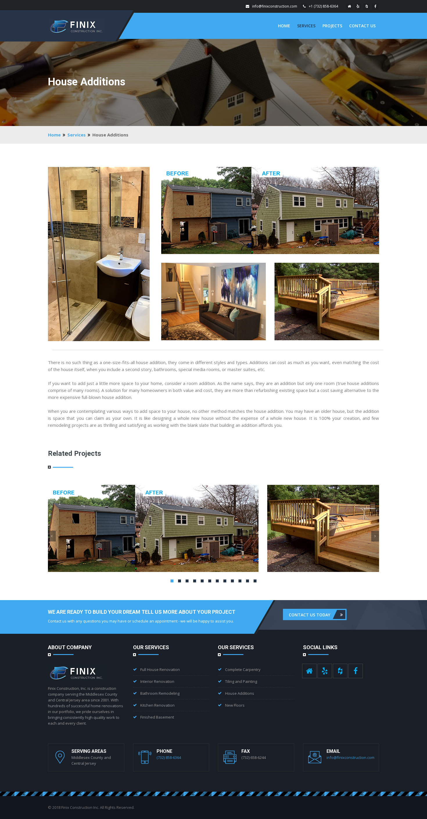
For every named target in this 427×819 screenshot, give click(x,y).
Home (284, 25)
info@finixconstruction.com (274, 6)
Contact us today (309, 615)
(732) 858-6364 (169, 757)
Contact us (362, 25)
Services (306, 25)
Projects (332, 25)
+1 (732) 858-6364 (323, 6)
